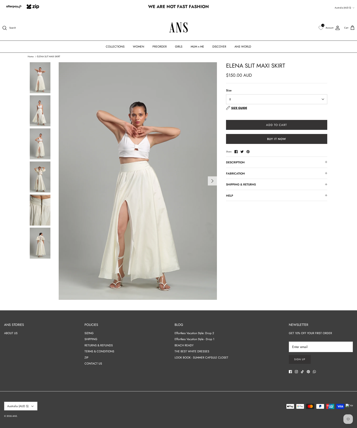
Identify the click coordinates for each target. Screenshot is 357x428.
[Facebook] (290, 371)
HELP (229, 196)
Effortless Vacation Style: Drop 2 (194, 333)
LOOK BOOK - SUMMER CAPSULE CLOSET (201, 357)
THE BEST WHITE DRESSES (192, 351)
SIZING (89, 333)
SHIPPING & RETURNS (241, 184)
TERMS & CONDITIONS (99, 351)
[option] (138, 181)
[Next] (212, 180)
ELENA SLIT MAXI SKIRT (48, 56)
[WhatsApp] (314, 371)
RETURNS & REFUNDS (98, 345)
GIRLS (178, 46)
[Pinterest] (308, 371)
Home (31, 56)
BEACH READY (184, 345)
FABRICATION (235, 173)
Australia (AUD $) (343, 7)
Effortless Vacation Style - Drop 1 (194, 339)
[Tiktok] (302, 371)
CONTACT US (93, 363)
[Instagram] (296, 371)
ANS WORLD (242, 46)
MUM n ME (197, 46)
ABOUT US (11, 333)
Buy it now (276, 139)
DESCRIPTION (235, 162)
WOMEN (138, 46)
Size (229, 90)
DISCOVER (219, 46)
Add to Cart (276, 125)
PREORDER (159, 46)
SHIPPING (90, 339)
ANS (14, 416)
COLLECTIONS (115, 46)
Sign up (299, 359)
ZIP (86, 357)
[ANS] (179, 28)
